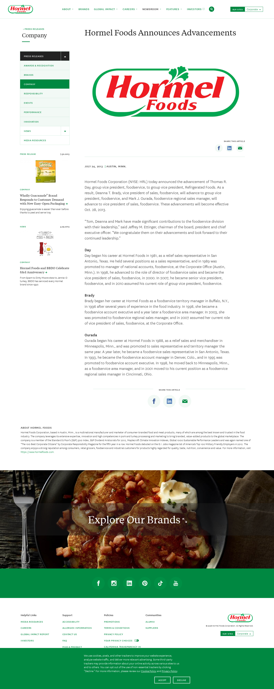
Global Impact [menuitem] (105, 9)
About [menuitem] (67, 9)
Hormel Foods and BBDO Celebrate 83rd (44, 270)
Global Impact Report (35, 634)
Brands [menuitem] (83, 9)
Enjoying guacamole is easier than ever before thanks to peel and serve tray (44, 210)
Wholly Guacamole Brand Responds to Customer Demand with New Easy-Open (43, 199)
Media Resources (35, 140)
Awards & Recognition (39, 65)
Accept (162, 680)
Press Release (28, 153)
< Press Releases (33, 29)
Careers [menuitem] (129, 9)
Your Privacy (118, 640)
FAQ (64, 640)
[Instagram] (114, 583)
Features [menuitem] (173, 9)
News (27, 131)
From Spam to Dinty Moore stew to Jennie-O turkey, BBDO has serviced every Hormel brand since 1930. (43, 281)
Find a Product (72, 647)
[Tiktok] (160, 583)
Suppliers (152, 628)
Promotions (112, 621)
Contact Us (69, 634)
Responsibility (33, 93)
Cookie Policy (148, 671)
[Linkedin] (229, 148)
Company (29, 84)
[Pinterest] (144, 583)
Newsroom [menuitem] (150, 9)
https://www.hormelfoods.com (37, 452)
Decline (181, 680)
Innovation (31, 121)
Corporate (252, 9)
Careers (26, 628)
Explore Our (135, 519)
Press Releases (34, 56)
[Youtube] (175, 583)
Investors (27, 640)
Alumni (150, 621)
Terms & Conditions (117, 628)
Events (28, 102)
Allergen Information (77, 628)
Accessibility (71, 621)
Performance (33, 112)
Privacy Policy (113, 634)
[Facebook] (219, 148)
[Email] (240, 148)
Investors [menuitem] (195, 9)
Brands (28, 74)
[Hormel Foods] (20, 9)
